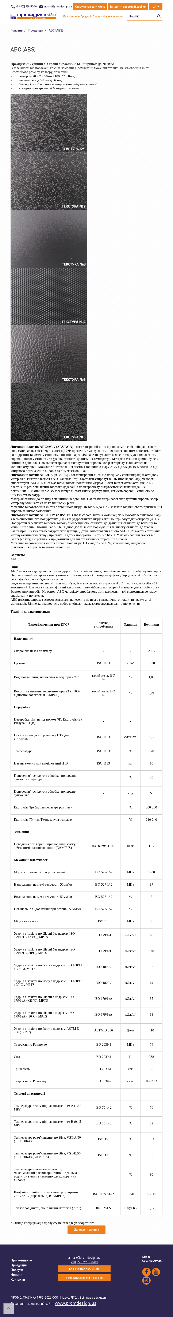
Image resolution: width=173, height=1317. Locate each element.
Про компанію (71, 16)
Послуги (97, 16)
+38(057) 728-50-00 (84, 1262)
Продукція (86, 16)
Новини (107, 16)
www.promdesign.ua (75, 1303)
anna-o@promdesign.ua (84, 1257)
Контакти (118, 16)
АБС (14, 559)
